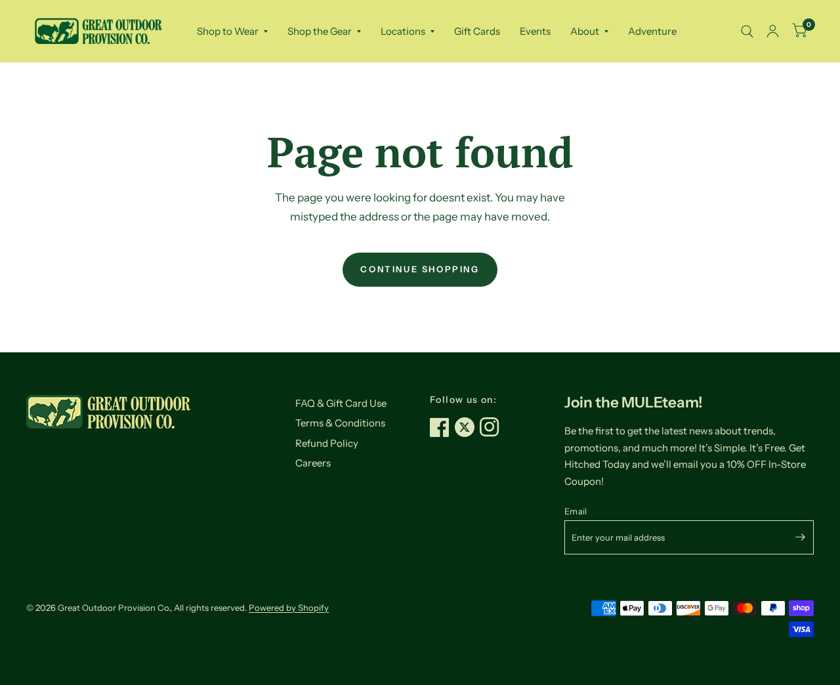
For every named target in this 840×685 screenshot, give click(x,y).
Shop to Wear (228, 31)
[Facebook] (442, 427)
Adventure (652, 31)
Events (535, 31)
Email (575, 511)
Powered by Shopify (289, 607)
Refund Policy (326, 443)
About (584, 31)
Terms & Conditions (340, 423)
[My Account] (773, 31)
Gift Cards (477, 31)
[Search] (747, 31)
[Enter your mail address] (801, 537)
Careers (313, 463)
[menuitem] (232, 31)
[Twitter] (467, 427)
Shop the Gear (319, 31)
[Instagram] (492, 427)
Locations (403, 31)
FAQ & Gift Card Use (341, 403)
